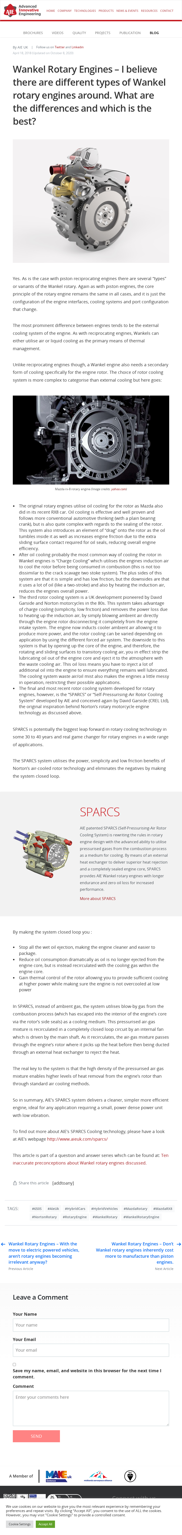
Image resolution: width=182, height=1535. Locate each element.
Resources (149, 11)
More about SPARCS (98, 898)
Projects (102, 33)
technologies (85, 11)
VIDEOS (58, 33)
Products (106, 11)
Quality (79, 33)
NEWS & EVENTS (127, 11)
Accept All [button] (45, 1524)
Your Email (24, 1339)
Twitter (60, 47)
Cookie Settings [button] (20, 1524)
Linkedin (78, 47)
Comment (23, 1386)
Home (50, 11)
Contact (166, 11)
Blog (154, 33)
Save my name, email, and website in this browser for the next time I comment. (87, 1374)
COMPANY (65, 11)
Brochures (33, 33)
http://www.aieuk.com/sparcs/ (77, 1139)
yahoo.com (118, 489)
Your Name (25, 1314)
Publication (130, 33)
